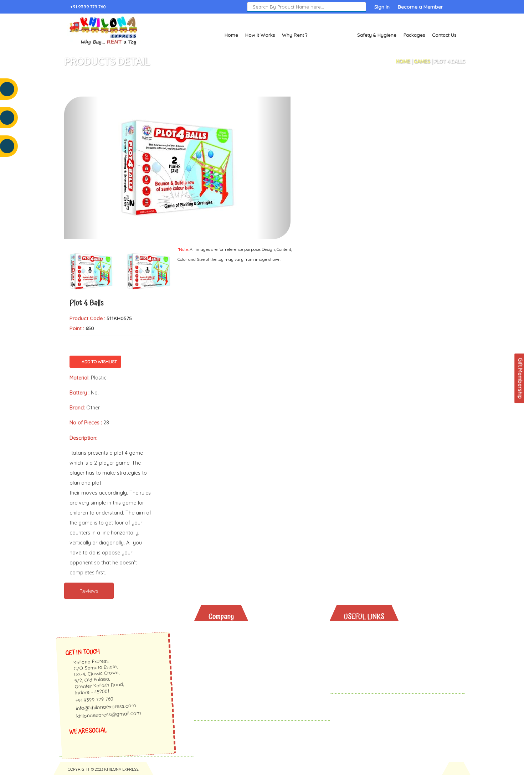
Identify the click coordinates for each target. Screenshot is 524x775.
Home (231, 35)
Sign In (382, 7)
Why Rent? (362, 632)
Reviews (88, 591)
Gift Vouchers (366, 669)
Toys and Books (332, 35)
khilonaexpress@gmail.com (108, 714)
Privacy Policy (231, 678)
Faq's (220, 660)
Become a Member (420, 7)
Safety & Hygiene (376, 35)
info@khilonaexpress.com (106, 707)
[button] (81, 168)
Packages (414, 35)
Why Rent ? (294, 35)
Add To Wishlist (99, 361)
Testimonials (229, 650)
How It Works (260, 35)
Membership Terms (237, 669)
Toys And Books (369, 641)
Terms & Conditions (238, 687)
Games (422, 61)
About (221, 632)
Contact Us (444, 35)
